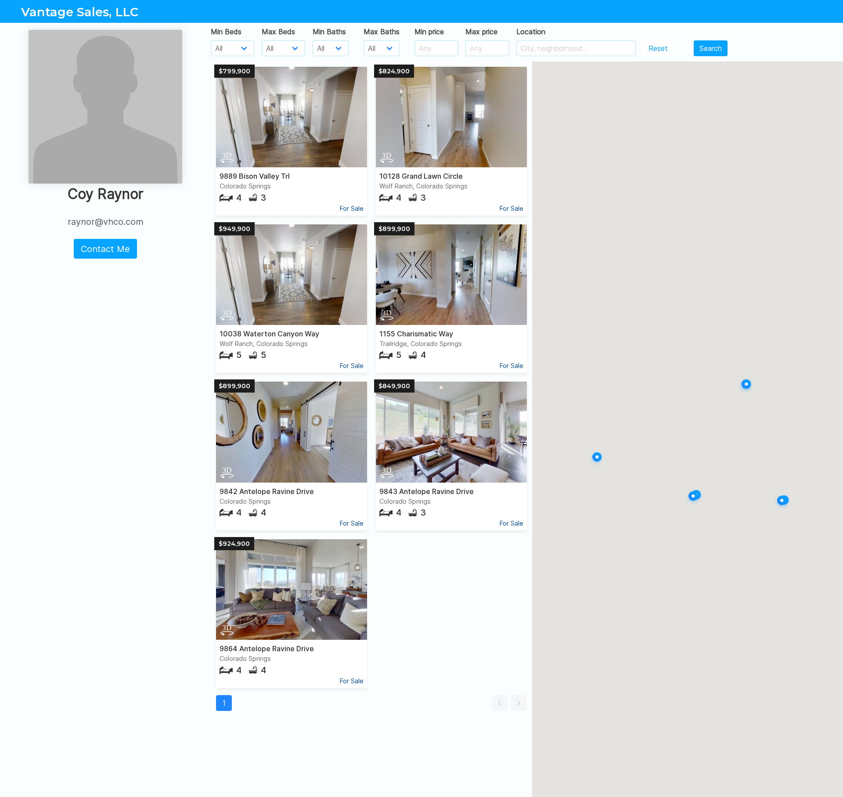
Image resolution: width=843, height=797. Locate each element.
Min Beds (226, 31)
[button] (500, 703)
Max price (481, 31)
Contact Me (105, 249)
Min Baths (329, 31)
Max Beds (278, 31)
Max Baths (382, 31)
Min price (429, 31)
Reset (658, 48)
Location (530, 31)
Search (710, 48)
